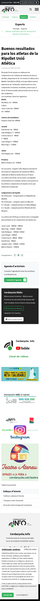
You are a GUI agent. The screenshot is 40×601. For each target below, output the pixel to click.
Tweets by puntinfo (8, 485)
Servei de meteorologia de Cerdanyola (17, 505)
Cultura (15, 17)
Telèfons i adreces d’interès (13, 496)
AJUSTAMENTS (22, 595)
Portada (16, 29)
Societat (5, 17)
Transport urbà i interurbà (13, 500)
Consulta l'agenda (13, 280)
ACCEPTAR (8, 595)
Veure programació (14, 319)
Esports (24, 17)
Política (33, 17)
